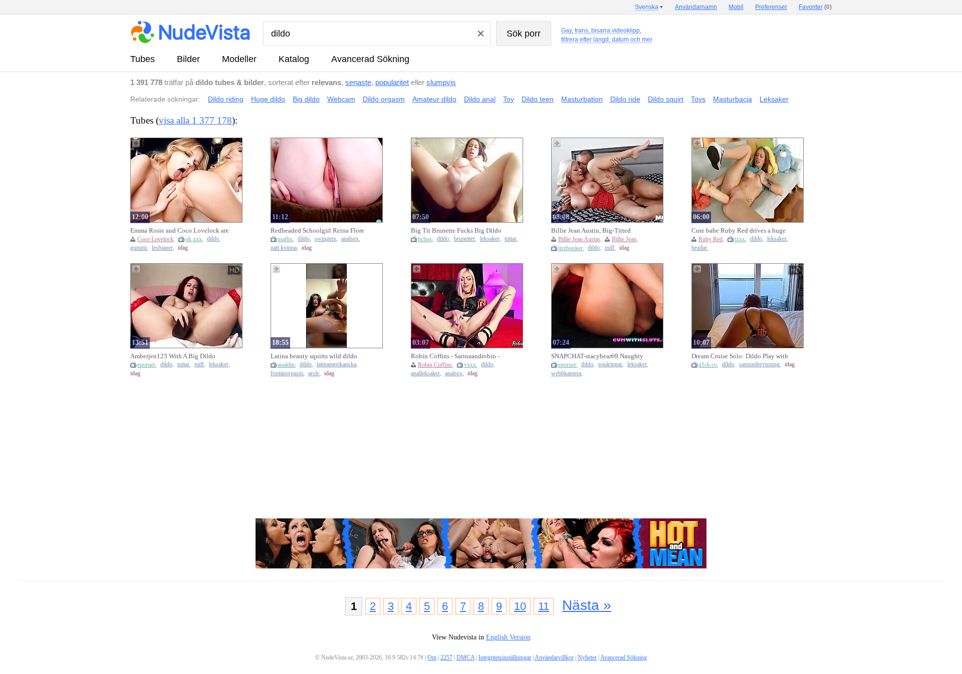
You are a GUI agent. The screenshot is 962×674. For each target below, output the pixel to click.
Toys (698, 99)
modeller (239, 59)
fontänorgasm (287, 373)
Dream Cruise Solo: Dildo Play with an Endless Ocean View (739, 356)
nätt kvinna (284, 248)
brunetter (464, 239)
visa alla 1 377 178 (195, 120)
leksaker (490, 239)
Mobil (736, 7)
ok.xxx (193, 239)
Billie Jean (624, 239)
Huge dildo (268, 99)
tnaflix (285, 239)
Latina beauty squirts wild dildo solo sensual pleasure (314, 356)
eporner (146, 364)
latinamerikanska (336, 364)
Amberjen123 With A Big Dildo (172, 356)
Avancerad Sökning (370, 59)
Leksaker (774, 99)
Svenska (646, 7)
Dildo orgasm (384, 99)
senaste (358, 82)
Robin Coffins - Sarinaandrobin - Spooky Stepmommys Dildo (455, 356)
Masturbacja (732, 99)
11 (543, 606)
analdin (286, 364)
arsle (313, 373)
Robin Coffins (435, 364)
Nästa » (586, 605)
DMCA (465, 657)
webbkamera (566, 373)
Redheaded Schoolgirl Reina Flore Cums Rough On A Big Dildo (317, 231)
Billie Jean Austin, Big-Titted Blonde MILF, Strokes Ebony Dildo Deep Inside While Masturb (599, 231)
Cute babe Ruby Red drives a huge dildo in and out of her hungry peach (738, 231)
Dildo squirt (665, 99)
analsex (350, 239)
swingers (325, 239)
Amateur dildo (434, 99)
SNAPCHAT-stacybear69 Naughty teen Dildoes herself (597, 356)
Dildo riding (226, 99)
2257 (446, 657)
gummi (138, 248)
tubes (142, 59)
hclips (425, 239)
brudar (699, 248)
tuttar (511, 239)
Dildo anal (480, 99)
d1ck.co (707, 364)
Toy (508, 99)
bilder (188, 59)
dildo (213, 239)
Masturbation (582, 99)
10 (520, 606)
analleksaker (425, 373)
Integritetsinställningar (504, 657)
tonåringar (610, 364)
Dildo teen (538, 99)
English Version (508, 637)
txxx (740, 239)
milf (609, 248)
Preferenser (771, 7)
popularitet (392, 82)
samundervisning (759, 364)
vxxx (470, 364)
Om (431, 657)
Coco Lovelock (155, 239)
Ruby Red (710, 239)
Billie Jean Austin (579, 239)
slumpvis (441, 82)
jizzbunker (570, 248)
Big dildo (306, 99)
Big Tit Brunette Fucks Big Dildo (456, 230)
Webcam (341, 99)
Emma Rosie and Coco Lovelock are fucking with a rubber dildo (179, 231)
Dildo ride (625, 99)
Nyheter (587, 657)
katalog (294, 59)
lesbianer (162, 248)
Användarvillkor (554, 657)
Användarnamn (696, 7)
